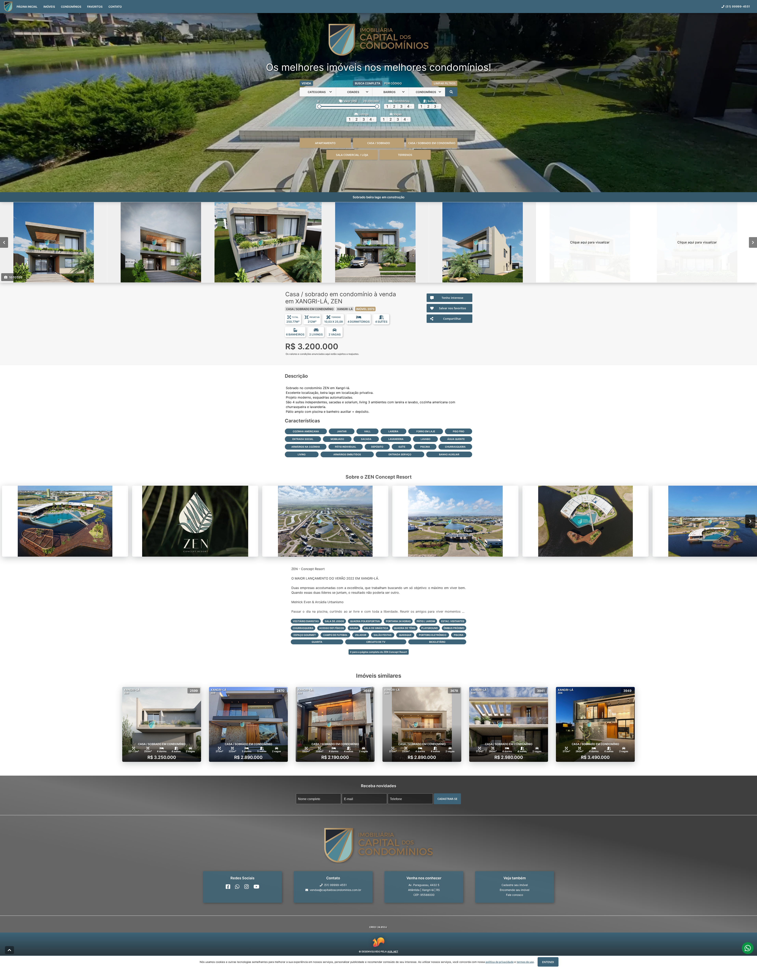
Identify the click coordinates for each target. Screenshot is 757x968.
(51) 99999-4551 (737, 6)
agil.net (392, 951)
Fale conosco (514, 894)
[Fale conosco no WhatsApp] (237, 886)
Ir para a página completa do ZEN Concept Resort (378, 651)
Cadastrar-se (447, 799)
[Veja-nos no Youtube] (256, 886)
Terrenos (405, 155)
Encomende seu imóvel (514, 890)
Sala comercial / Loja (352, 155)
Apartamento (325, 143)
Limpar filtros (445, 83)
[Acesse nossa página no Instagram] (246, 886)
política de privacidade (500, 962)
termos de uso (525, 962)
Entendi (548, 962)
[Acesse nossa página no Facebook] (228, 886)
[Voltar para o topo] (9, 950)
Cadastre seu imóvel (515, 885)
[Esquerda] (4, 242)
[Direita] (753, 242)
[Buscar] (451, 91)
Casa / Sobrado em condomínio (431, 143)
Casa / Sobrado (378, 143)
